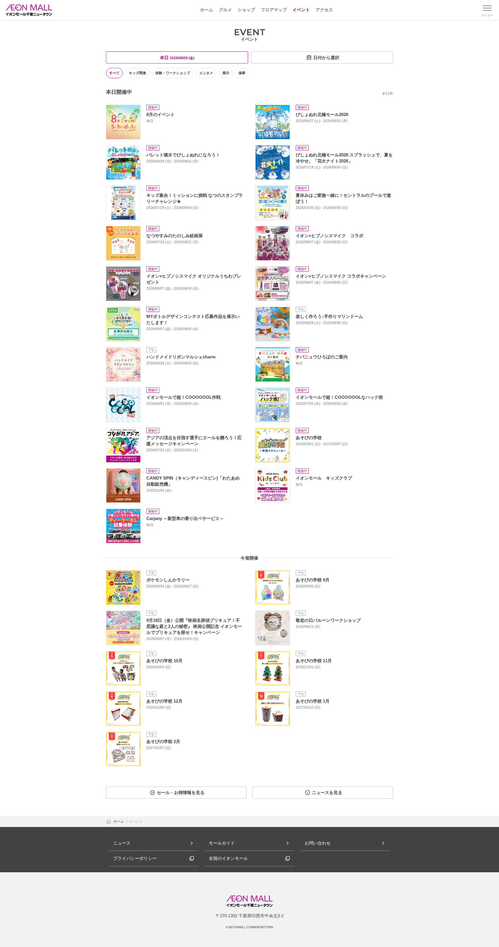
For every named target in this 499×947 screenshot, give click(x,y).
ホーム (119, 821)
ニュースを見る (327, 792)
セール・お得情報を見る (180, 792)
